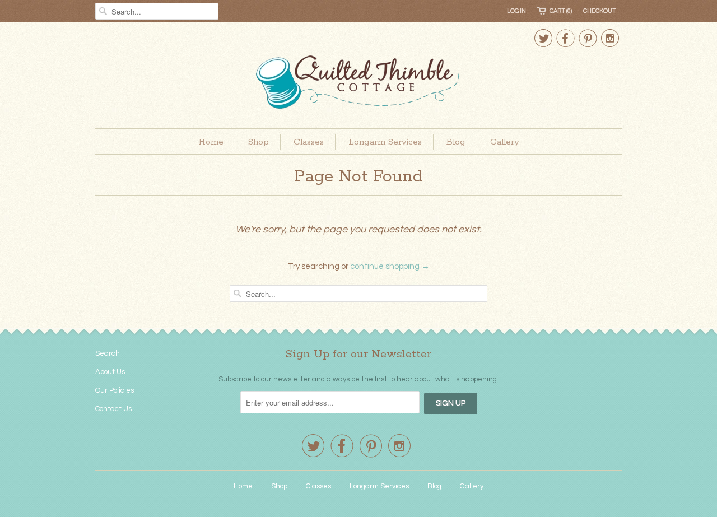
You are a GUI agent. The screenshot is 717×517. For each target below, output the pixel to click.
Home (211, 142)
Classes (309, 142)
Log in (516, 11)
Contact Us (113, 409)
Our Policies (114, 390)
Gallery (504, 142)
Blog (455, 142)
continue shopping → (390, 266)
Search (107, 353)
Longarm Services (385, 142)
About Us (110, 372)
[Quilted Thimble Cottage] (358, 83)
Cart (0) (561, 11)
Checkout (599, 11)
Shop (258, 142)
